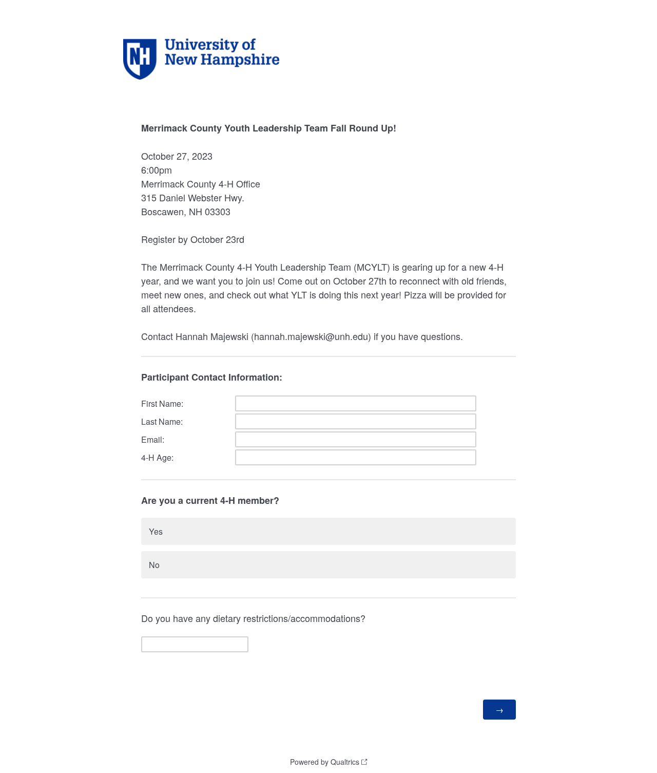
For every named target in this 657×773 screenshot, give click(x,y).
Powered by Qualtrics (324, 762)
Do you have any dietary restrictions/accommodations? (253, 618)
